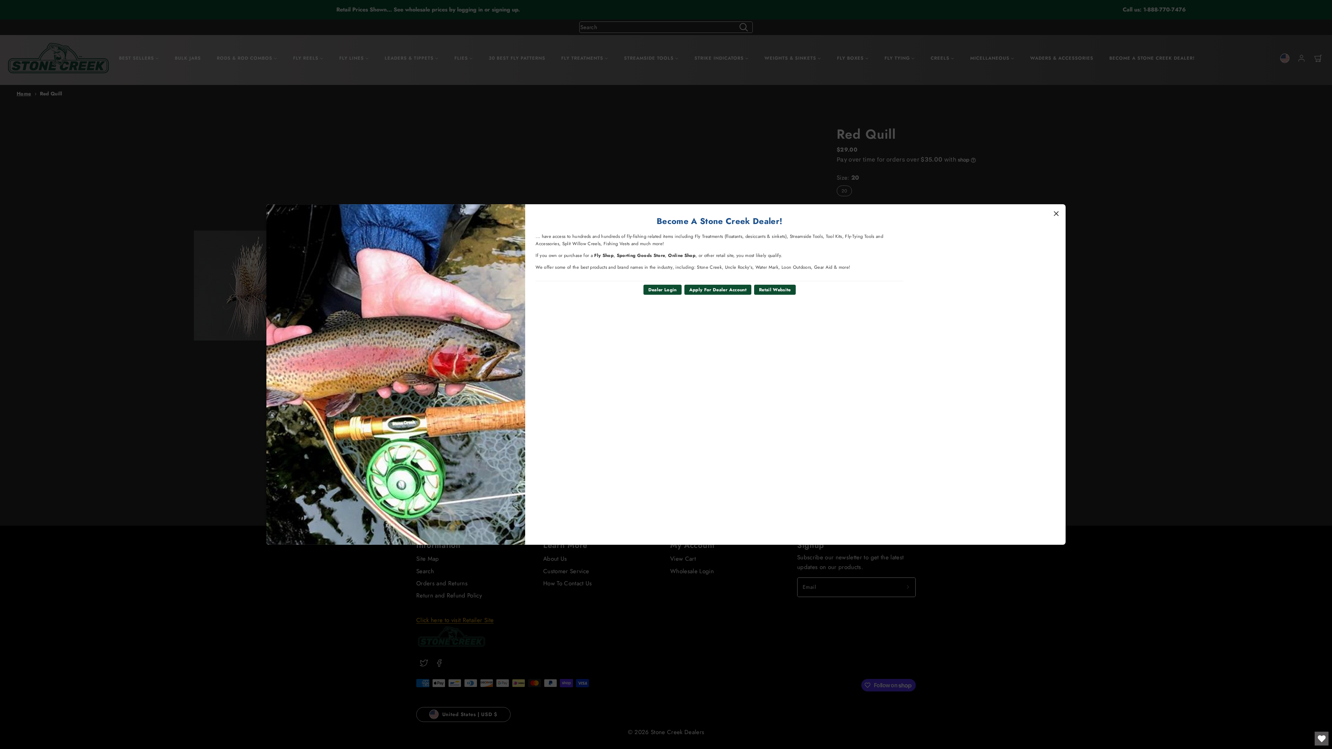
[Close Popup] (1056, 213)
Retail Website (775, 289)
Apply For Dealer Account (717, 289)
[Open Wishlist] (1322, 739)
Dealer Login (662, 289)
